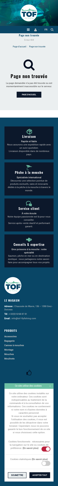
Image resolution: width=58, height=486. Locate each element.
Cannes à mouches (14, 345)
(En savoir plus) (31, 448)
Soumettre (17, 475)
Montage (8, 349)
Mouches (9, 354)
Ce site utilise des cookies (28, 385)
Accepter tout (39, 475)
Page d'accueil (19, 46)
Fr (45, 29)
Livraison (29, 136)
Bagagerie (9, 341)
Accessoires (10, 336)
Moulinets (9, 358)
